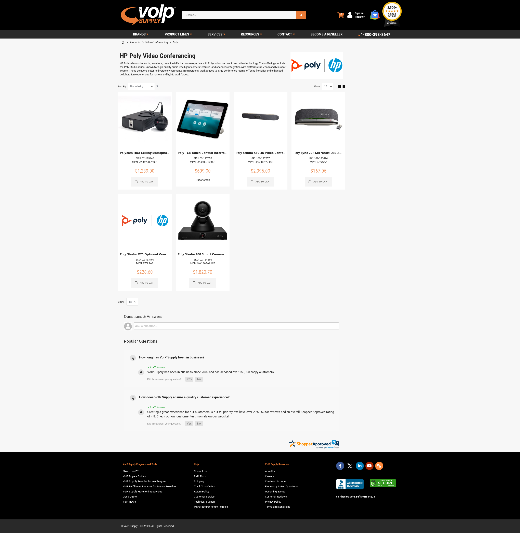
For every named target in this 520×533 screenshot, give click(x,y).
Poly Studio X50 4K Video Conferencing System (271, 153)
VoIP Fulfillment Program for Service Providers (150, 486)
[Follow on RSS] (379, 466)
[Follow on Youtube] (369, 466)
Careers (269, 476)
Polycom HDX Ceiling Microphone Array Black (154, 153)
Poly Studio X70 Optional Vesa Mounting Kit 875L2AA (160, 254)
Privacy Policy (273, 501)
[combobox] (244, 15)
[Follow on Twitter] (350, 467)
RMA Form (200, 476)
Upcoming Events (275, 491)
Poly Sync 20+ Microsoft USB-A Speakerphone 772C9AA (335, 153)
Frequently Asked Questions (281, 486)
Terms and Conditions (277, 506)
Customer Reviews (276, 496)
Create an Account (275, 481)
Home (123, 42)
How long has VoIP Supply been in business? (171, 357)
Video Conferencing (156, 42)
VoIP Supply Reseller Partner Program (144, 481)
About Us (270, 471)
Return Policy (201, 491)
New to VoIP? (131, 471)
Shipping (199, 481)
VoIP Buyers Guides (134, 476)
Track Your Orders (204, 486)
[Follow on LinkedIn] (360, 466)
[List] (343, 86)
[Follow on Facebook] (340, 466)
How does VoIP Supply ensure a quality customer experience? (184, 397)
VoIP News (129, 501)
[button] (189, 379)
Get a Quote (130, 496)
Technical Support (204, 501)
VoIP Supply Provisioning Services (142, 491)
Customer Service (204, 496)
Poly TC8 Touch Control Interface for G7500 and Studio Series (224, 153)
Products (135, 42)
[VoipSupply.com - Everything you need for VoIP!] (148, 15)
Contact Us (200, 471)
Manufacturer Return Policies (211, 506)
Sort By (122, 86)
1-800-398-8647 (375, 34)
